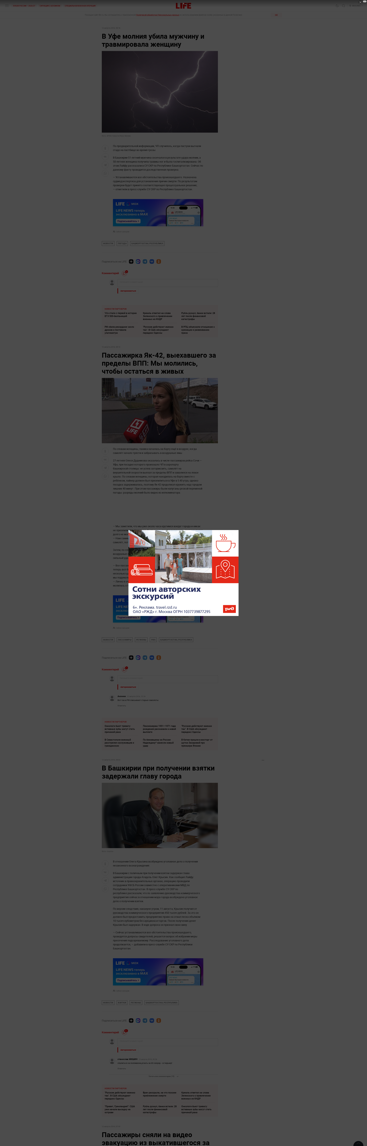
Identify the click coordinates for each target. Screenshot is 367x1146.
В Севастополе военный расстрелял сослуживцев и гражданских (119, 742)
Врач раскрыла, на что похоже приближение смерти (159, 1094)
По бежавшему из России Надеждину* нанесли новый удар (158, 742)
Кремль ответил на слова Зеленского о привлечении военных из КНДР (157, 316)
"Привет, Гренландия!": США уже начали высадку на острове (120, 1109)
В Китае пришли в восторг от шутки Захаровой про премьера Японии (197, 742)
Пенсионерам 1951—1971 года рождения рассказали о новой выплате (159, 729)
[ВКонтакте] (152, 261)
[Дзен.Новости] (131, 261)
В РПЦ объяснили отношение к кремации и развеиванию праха (198, 329)
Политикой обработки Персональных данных (157, 14)
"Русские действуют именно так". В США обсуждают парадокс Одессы (158, 329)
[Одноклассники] (159, 261)
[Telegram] (145, 261)
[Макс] (138, 261)
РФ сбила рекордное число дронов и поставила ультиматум (119, 329)
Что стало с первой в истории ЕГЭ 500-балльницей (121, 314)
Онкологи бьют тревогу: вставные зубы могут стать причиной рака (120, 729)
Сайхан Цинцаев (122, 232)
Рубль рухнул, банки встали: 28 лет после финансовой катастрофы (198, 316)
